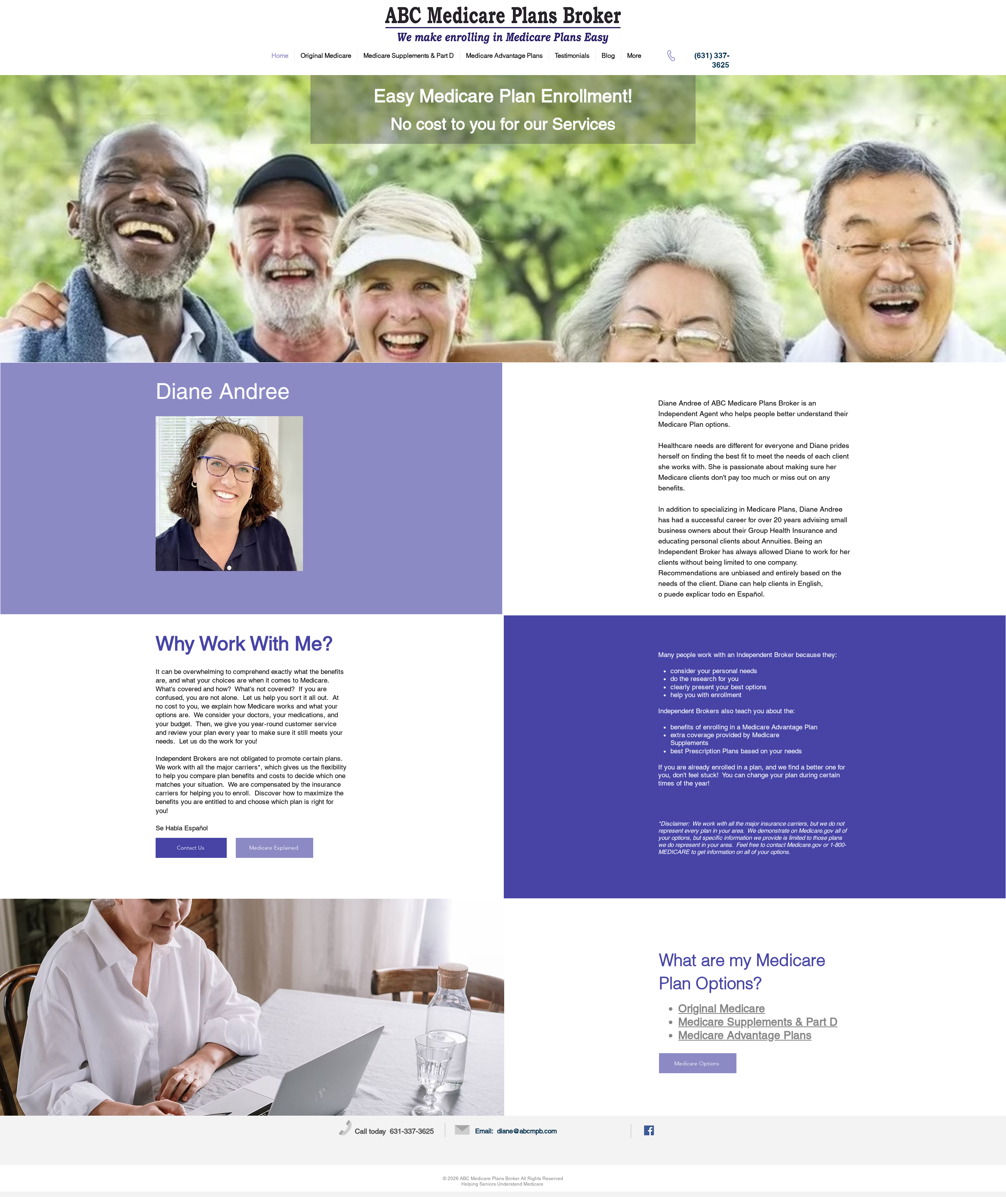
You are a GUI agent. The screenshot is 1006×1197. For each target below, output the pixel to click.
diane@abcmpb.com (527, 1131)
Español (750, 594)
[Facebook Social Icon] (649, 1130)
